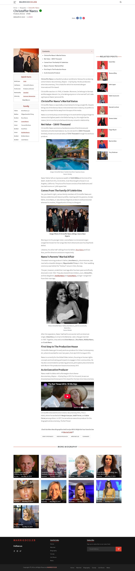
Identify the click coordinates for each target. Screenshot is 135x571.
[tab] (67, 51)
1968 (24, 81)
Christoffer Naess (47, 436)
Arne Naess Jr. (75, 436)
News (52, 560)
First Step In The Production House (55, 69)
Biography (53, 551)
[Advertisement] (67, 34)
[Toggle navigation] (15, 2)
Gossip (52, 554)
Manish (31, 17)
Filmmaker (86, 436)
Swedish (25, 92)
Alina (17, 476)
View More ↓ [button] (26, 100)
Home (52, 544)
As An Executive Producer (52, 73)
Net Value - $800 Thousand (53, 59)
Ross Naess (80, 250)
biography (23, 8)
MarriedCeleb (25, 540)
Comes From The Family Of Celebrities (56, 62)
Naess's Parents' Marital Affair (54, 66)
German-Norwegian (29, 96)
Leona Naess (25, 121)
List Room (53, 557)
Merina (45, 476)
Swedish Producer (62, 436)
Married (28, 2)
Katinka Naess (25, 132)
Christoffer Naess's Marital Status (55, 55)
